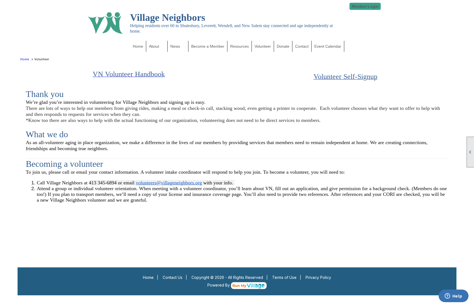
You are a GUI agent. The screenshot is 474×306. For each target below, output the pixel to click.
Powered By (219, 285)
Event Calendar (327, 46)
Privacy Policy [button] (318, 277)
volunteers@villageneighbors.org (169, 182)
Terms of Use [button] (284, 277)
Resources (239, 46)
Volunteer (263, 46)
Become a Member (207, 46)
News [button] (175, 46)
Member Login (365, 6)
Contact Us (172, 277)
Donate (283, 46)
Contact (302, 46)
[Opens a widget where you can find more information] (453, 296)
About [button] (154, 46)
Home (138, 46)
